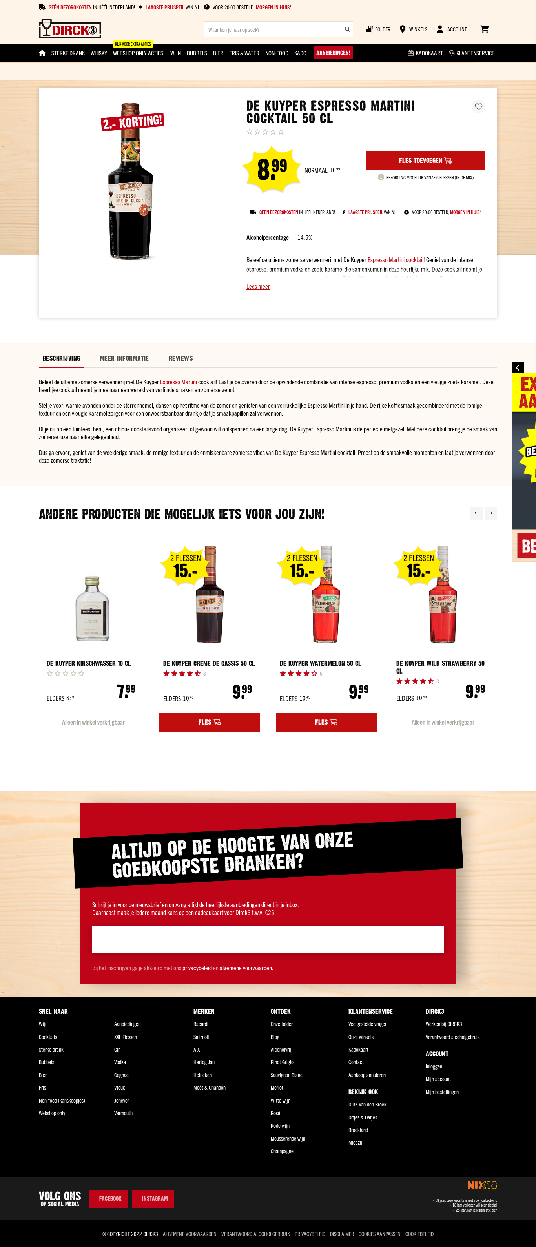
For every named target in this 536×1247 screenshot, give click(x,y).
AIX (196, 1049)
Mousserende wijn (288, 1138)
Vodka (120, 1061)
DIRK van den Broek (367, 1104)
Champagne (282, 1150)
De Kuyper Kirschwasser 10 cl (89, 663)
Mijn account (438, 1078)
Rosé (275, 1112)
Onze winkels (361, 1036)
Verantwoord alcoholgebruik (453, 1036)
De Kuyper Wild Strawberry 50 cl (440, 667)
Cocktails (48, 1036)
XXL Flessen (125, 1036)
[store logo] (70, 29)
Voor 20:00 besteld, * (252, 7)
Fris (42, 1087)
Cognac (121, 1074)
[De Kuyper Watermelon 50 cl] (326, 595)
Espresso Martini (386, 259)
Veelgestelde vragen (367, 1023)
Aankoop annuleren (367, 1074)
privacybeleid (197, 967)
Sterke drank (51, 1049)
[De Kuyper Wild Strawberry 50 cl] (442, 595)
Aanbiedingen (127, 1023)
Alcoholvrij (281, 1049)
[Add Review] (65, 673)
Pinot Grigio (282, 1061)
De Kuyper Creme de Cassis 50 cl (209, 663)
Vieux (119, 1087)
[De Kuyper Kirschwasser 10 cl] (93, 595)
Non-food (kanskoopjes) (62, 1100)
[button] (365, 286)
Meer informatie (124, 358)
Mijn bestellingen (442, 1091)
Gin (117, 1049)
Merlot (277, 1087)
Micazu (355, 1142)
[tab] (61, 359)
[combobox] (278, 29)
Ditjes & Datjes (362, 1117)
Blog (275, 1036)
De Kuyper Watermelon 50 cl (320, 663)
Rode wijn (280, 1125)
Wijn (43, 1023)
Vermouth (123, 1112)
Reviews (181, 358)
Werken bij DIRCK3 (444, 1023)
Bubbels (46, 1061)
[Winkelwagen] (484, 29)
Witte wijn (280, 1100)
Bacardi (200, 1023)
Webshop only (52, 1112)
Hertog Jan (204, 1061)
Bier (43, 1074)
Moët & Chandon (209, 1087)
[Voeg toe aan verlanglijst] (478, 106)
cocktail (414, 259)
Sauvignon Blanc (287, 1074)
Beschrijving (61, 358)
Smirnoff (201, 1036)
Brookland (358, 1129)
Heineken (202, 1074)
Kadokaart (358, 1049)
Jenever (121, 1100)
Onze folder (282, 1023)
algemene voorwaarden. (246, 967)
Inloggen (434, 1066)
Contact (356, 1061)
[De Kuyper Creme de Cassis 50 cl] (209, 595)
